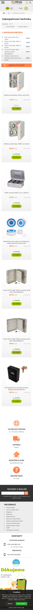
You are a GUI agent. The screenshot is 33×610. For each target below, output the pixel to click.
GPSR (8, 527)
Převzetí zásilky (10, 507)
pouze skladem (11, 26)
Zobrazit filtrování (16, 65)
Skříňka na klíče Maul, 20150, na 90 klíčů (16, 95)
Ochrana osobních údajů (13, 523)
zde (23, 607)
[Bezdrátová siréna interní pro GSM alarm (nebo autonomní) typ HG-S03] (17, 237)
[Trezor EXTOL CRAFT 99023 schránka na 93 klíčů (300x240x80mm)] (17, 335)
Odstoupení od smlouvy (12, 530)
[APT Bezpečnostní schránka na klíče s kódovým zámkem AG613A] (17, 384)
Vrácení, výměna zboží (12, 509)
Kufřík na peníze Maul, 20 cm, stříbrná (16, 193)
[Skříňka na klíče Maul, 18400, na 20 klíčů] (17, 140)
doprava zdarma (23, 26)
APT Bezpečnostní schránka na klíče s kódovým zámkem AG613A (16, 388)
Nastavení (10, 603)
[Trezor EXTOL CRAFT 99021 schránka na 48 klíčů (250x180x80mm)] (17, 286)
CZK (7, 8)
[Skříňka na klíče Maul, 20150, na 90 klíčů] (17, 91)
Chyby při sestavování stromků (14, 521)
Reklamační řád (10, 516)
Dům (9, 13)
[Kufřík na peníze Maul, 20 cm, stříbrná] (17, 189)
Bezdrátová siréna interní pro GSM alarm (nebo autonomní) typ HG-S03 (12, 58)
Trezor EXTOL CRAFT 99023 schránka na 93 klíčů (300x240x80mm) (16, 340)
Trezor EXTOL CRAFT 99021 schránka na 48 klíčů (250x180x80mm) (11, 51)
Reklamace (9, 514)
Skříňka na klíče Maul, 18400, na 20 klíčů (16, 144)
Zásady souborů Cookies (13, 525)
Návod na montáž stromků (13, 518)
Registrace (9, 512)
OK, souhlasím (21, 603)
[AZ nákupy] (16, 2)
